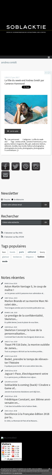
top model (22, 146)
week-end (35, 144)
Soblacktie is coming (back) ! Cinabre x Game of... (27, 386)
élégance (30, 257)
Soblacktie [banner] (26, 28)
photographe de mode (13, 148)
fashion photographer (35, 146)
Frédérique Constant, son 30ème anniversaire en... (28, 401)
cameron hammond (33, 141)
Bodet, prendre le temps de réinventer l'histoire (27, 360)
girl (29, 144)
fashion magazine (17, 144)
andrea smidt (20, 141)
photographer (39, 148)
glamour (5, 257)
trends (12, 252)
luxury (42, 252)
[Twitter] (15, 166)
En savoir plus (17, 473)
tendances (17, 257)
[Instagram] (36, 166)
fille (26, 144)
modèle (14, 146)
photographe (28, 148)
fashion (42, 144)
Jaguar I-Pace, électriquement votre (26, 373)
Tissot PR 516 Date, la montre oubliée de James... (27, 346)
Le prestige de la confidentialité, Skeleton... (24, 317)
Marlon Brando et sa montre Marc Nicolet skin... (27, 302)
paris (21, 252)
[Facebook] (5, 166)
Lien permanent (13, 139)
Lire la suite (14, 131)
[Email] (5, 175)
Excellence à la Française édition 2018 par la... (27, 415)
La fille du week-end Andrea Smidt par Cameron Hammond (24, 82)
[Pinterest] (25, 166)
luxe (4, 252)
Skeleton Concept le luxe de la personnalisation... (23, 331)
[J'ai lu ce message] (49, 468)
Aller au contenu (7, 2)
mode (4, 261)
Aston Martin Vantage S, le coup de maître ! (25, 288)
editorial (8, 146)
